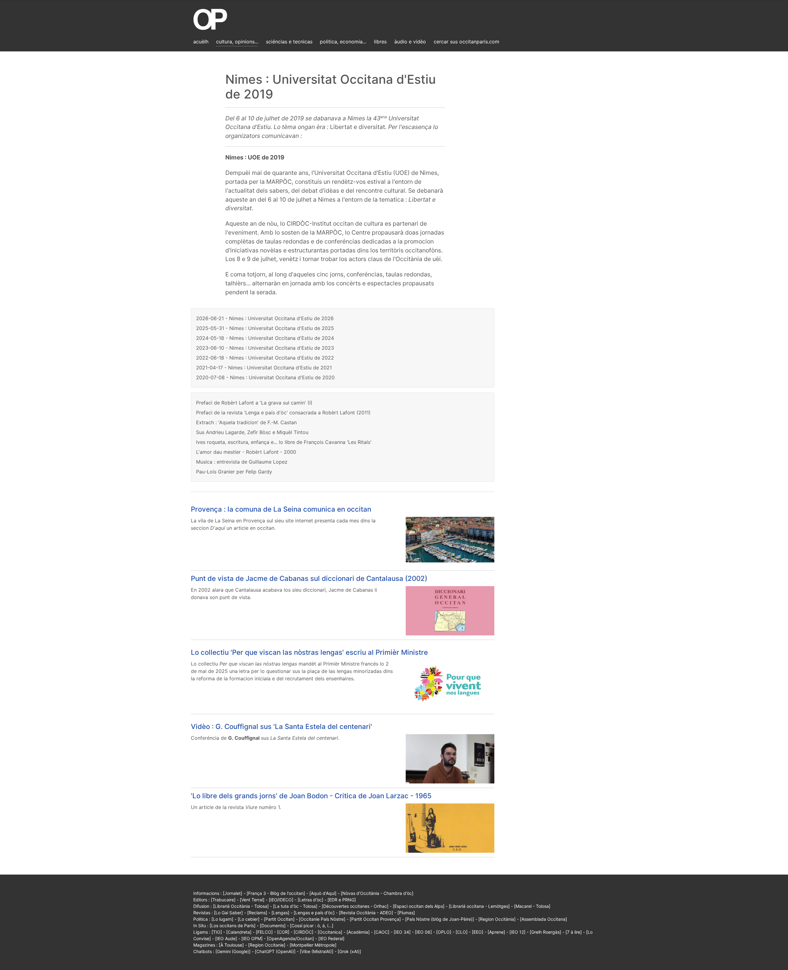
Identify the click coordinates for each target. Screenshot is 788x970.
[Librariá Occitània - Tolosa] (241, 906)
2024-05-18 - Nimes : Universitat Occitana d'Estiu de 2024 (265, 338)
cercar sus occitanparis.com (466, 41)
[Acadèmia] (358, 932)
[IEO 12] (517, 932)
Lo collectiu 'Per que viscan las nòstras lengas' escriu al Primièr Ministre (309, 652)
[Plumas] (406, 912)
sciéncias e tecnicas (289, 41)
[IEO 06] (423, 932)
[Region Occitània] (497, 919)
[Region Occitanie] (266, 945)
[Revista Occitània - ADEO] (366, 912)
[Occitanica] (330, 932)
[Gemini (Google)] (233, 951)
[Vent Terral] (252, 899)
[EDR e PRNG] (342, 899)
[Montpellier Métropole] (313, 945)
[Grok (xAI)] (349, 951)
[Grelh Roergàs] (545, 932)
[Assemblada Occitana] (543, 919)
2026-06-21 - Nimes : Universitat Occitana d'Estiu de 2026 (265, 318)
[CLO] (462, 932)
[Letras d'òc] (310, 899)
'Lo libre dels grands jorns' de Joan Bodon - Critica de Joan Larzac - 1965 (311, 795)
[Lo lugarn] (222, 919)
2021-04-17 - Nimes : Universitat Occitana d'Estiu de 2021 (264, 367)
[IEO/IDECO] (281, 899)
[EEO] (477, 932)
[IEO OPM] (252, 938)
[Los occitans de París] (232, 925)
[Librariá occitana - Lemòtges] (479, 906)
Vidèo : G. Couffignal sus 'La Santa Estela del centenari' (281, 726)
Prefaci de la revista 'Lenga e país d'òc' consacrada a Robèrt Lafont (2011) (283, 412)
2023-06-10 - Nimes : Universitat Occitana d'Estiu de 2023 (265, 348)
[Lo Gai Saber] (228, 912)
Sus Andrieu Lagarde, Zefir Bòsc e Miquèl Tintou (252, 432)
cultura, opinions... (237, 41)
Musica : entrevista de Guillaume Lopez (241, 462)
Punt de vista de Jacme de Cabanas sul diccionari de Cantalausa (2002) (309, 578)
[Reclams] (257, 912)
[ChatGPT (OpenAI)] (275, 951)
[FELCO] (264, 932)
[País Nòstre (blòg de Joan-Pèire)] (439, 919)
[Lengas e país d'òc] (314, 912)
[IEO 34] (402, 932)
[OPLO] (443, 932)
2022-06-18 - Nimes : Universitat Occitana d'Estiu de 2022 (265, 358)
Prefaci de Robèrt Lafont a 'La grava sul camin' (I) (254, 403)
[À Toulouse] (231, 945)
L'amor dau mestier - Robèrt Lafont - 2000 (246, 452)
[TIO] (216, 932)
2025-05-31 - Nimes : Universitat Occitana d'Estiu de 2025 (265, 328)
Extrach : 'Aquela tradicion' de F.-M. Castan (246, 422)
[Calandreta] (238, 932)
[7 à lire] (573, 932)
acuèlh (200, 41)
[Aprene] (496, 932)
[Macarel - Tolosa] (532, 906)
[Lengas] (280, 912)
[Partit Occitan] (279, 919)
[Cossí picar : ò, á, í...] (311, 925)
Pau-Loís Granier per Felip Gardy (234, 472)
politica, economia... (343, 41)
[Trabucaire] (223, 899)
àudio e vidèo (410, 41)
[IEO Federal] (331, 938)
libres (380, 41)
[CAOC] (381, 932)
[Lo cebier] (248, 919)
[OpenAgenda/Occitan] (290, 938)
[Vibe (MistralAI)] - (319, 951)
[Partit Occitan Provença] (375, 919)
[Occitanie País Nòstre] (322, 919)
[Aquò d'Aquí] (322, 893)
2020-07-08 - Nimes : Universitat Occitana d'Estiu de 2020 (265, 377)
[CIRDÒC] (303, 932)
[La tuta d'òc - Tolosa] (295, 906)
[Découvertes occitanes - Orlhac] (355, 906)
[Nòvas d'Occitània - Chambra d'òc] (377, 893)
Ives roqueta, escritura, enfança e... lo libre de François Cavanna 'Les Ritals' (284, 442)
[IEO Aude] (226, 938)
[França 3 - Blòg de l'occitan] (276, 893)
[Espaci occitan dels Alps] (418, 906)
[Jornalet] (232, 893)
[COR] (283, 932)
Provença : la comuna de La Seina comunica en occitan (281, 509)
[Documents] (273, 925)
